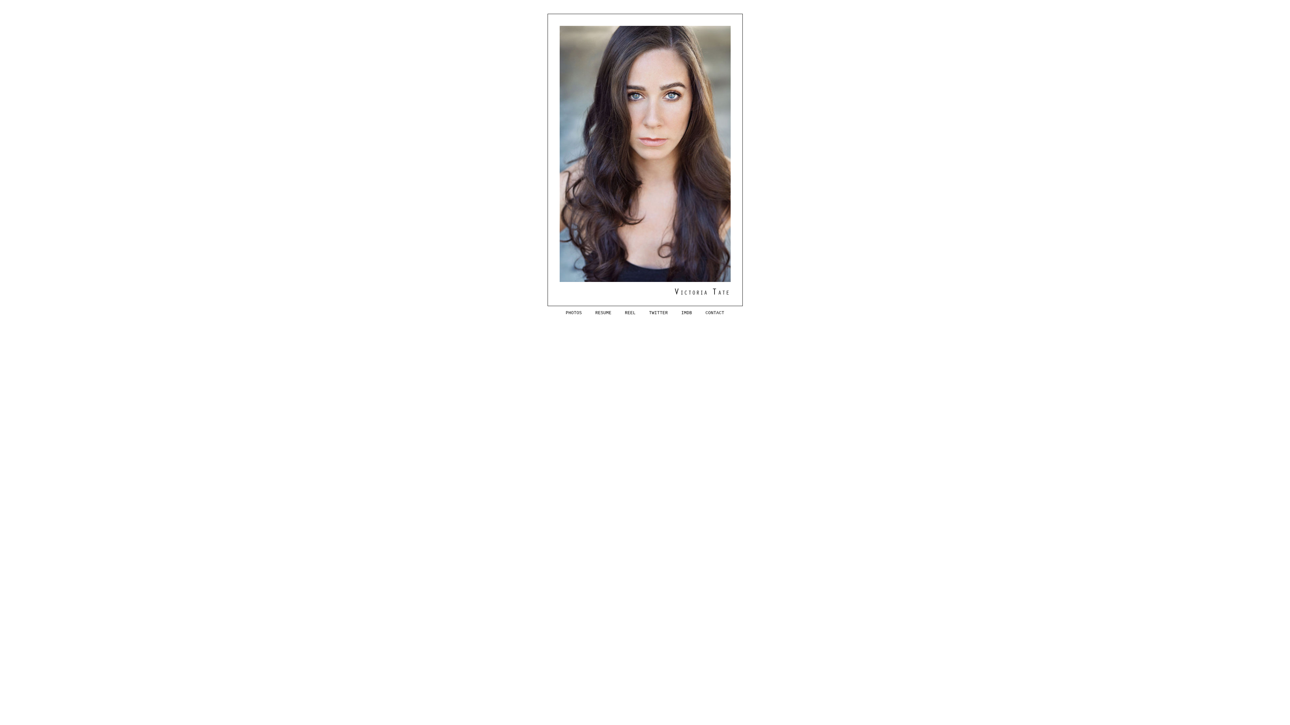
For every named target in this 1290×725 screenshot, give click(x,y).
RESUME (598, 313)
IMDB (681, 313)
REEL (625, 313)
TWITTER (653, 313)
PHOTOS (574, 313)
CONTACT (709, 313)
